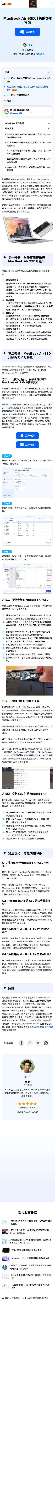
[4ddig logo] (7, 3)
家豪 (30, 45)
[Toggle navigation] (51, 4)
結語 (9, 101)
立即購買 (30, 31)
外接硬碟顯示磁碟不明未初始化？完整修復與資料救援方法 (26, 136)
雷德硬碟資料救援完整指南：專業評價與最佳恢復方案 (26, 160)
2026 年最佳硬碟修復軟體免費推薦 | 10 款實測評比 (26, 144)
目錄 (7, 72)
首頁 (7, 1298)
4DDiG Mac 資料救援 (11, 404)
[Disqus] (27, 1163)
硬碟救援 (40, 54)
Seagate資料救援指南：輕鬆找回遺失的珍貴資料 (26, 168)
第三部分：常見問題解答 (18, 95)
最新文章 (9, 128)
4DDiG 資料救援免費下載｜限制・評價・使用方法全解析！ (26, 152)
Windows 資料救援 (14, 123)
